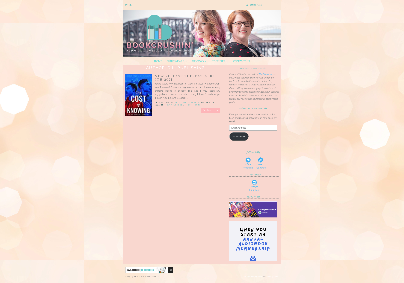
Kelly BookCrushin (187, 102)
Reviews (198, 61)
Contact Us (241, 61)
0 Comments (193, 105)
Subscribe (239, 136)
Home (158, 61)
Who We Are (176, 61)
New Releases (173, 105)
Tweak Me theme (253, 277)
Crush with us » (210, 110)
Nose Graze (273, 277)
